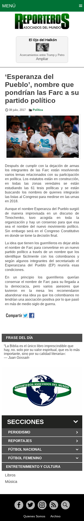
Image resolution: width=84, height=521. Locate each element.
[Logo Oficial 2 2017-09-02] (42, 390)
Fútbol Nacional (25, 449)
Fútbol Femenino (25, 458)
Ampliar (42, 58)
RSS (53, 505)
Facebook (18, 505)
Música (11, 481)
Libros (10, 475)
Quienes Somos (34, 516)
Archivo (55, 516)
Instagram (42, 505)
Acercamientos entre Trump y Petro (42, 55)
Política (38, 109)
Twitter (30, 505)
